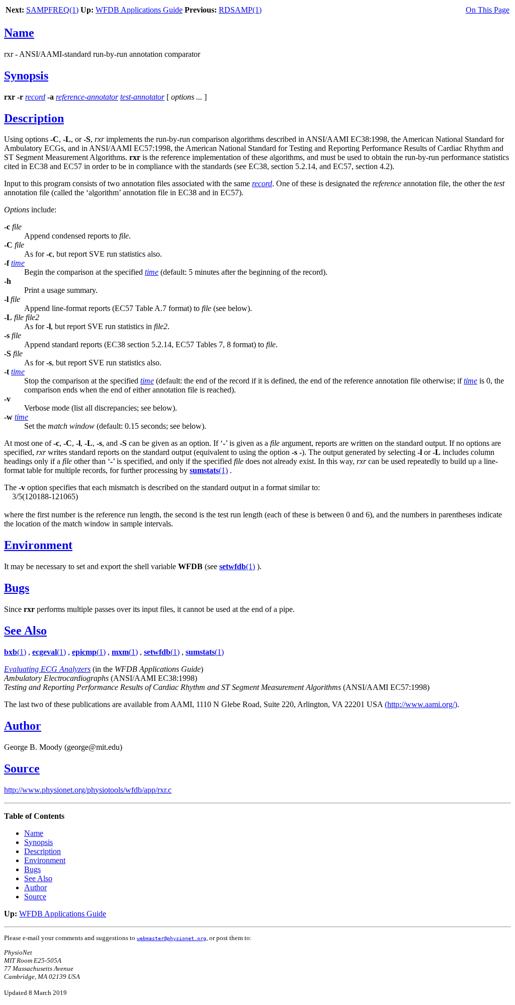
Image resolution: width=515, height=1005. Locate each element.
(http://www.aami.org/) (421, 704)
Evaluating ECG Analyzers (47, 669)
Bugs (16, 587)
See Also (25, 630)
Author (22, 725)
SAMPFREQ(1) (52, 10)
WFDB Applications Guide (139, 10)
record (35, 97)
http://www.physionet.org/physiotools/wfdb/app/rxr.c (87, 790)
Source (22, 768)
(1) (209, 470)
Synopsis (26, 75)
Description (34, 118)
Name (19, 32)
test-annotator (142, 97)
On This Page (487, 10)
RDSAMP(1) (240, 10)
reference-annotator (87, 97)
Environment (38, 545)
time (18, 263)
